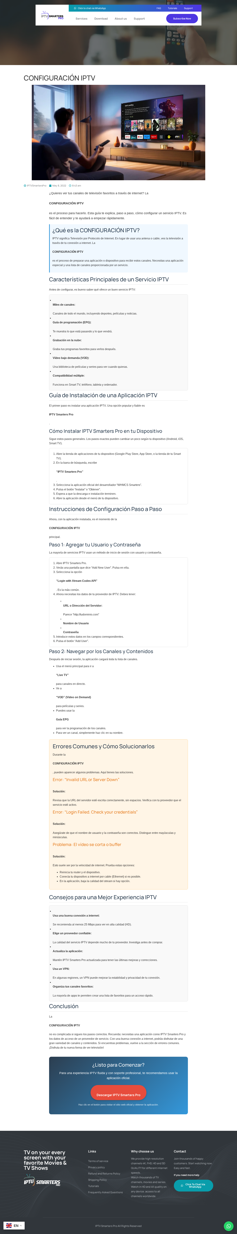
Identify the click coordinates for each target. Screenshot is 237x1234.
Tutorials (172, 8)
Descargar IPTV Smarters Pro (118, 1095)
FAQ (159, 8)
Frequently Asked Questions (105, 1192)
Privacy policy (96, 1167)
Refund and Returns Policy (104, 1173)
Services (81, 18)
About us (121, 18)
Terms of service (98, 1161)
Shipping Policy (97, 1180)
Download (101, 18)
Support (188, 8)
